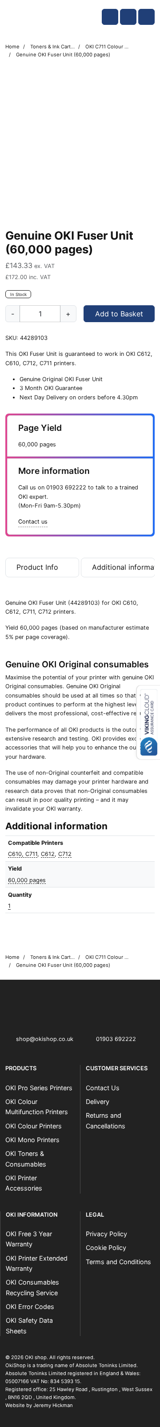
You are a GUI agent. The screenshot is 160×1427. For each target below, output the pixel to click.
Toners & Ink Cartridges (52, 46)
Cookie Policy (106, 1247)
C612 (48, 854)
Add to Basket (119, 313)
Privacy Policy (106, 1234)
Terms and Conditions (118, 1261)
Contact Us (103, 1088)
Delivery (97, 1101)
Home (12, 46)
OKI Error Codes (30, 1306)
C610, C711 (22, 854)
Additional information (123, 567)
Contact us (33, 521)
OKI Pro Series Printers (38, 1088)
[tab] (42, 569)
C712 (65, 854)
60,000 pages (27, 880)
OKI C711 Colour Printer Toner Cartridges (107, 46)
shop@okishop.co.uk (44, 1039)
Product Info (37, 567)
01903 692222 (66, 487)
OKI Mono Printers (32, 1139)
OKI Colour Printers (33, 1126)
